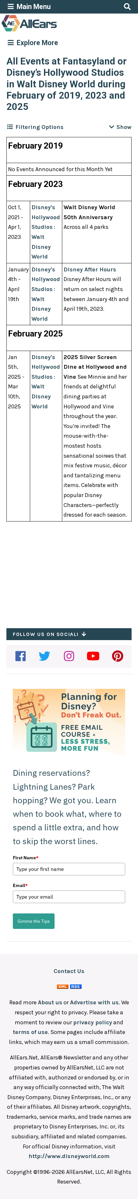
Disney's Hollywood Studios (45, 217)
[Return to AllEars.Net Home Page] (49, 30)
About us (50, 1002)
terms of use (30, 1032)
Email (20, 885)
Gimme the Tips (34, 921)
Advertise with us (94, 1002)
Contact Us (69, 971)
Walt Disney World (41, 246)
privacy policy (92, 1022)
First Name (26, 858)
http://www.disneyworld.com (69, 1156)
